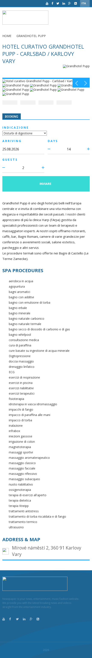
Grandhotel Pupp (31, 36)
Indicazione (15, 127)
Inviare (45, 184)
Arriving (12, 141)
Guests (10, 159)
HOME (6, 36)
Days (53, 141)
